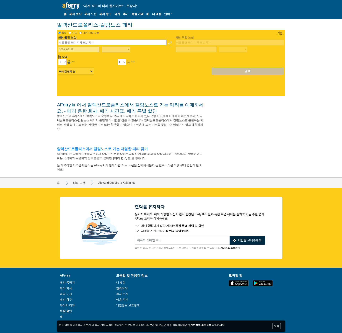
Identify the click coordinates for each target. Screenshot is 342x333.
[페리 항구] (120, 158)
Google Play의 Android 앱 (263, 283)
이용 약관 (122, 299)
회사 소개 (122, 294)
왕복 (64, 32)
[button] (168, 14)
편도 (74, 32)
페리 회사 (75, 14)
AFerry (65, 275)
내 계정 (156, 14)
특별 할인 (66, 311)
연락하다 (122, 288)
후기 (126, 14)
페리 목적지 (67, 282)
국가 (117, 14)
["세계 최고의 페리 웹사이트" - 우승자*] (71, 6)
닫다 (276, 326)
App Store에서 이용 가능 (239, 283)
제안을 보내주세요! (250, 240)
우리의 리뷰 (67, 305)
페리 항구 (105, 14)
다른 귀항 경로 (91, 32)
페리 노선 (90, 14)
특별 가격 (137, 14)
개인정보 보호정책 (230, 247)
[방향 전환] (170, 44)
